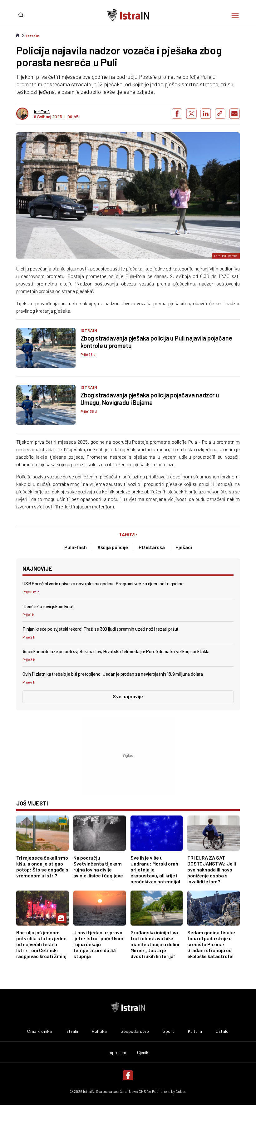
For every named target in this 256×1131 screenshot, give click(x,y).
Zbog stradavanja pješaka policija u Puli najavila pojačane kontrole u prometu (156, 341)
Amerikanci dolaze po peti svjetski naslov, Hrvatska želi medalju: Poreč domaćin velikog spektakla (115, 651)
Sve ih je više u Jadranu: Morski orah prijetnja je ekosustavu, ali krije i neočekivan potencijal (155, 869)
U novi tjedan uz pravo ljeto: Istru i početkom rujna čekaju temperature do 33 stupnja (98, 944)
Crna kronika (39, 1031)
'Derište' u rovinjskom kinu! (48, 606)
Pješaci (183, 547)
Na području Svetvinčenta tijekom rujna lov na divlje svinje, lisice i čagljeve (98, 866)
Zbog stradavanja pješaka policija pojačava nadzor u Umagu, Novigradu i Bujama (150, 398)
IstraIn (33, 35)
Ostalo (222, 1031)
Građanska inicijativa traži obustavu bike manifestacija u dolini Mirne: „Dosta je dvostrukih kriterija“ (154, 944)
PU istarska (152, 547)
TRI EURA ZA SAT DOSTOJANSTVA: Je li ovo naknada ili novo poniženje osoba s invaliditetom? (211, 869)
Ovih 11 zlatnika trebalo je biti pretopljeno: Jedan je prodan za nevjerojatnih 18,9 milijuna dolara (112, 674)
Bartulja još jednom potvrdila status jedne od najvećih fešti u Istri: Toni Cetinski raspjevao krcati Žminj (41, 944)
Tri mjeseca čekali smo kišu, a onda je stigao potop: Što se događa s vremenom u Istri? (42, 866)
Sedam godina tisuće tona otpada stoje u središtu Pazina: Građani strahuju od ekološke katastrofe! (211, 944)
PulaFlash (75, 547)
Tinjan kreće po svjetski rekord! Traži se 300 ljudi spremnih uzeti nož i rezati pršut (100, 629)
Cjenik (143, 1052)
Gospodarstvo (135, 1031)
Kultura (195, 1031)
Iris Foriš (42, 111)
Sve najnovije (128, 696)
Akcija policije (112, 547)
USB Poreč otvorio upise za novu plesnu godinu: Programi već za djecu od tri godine (103, 583)
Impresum (117, 1052)
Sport (168, 1031)
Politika (99, 1031)
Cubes (180, 1091)
